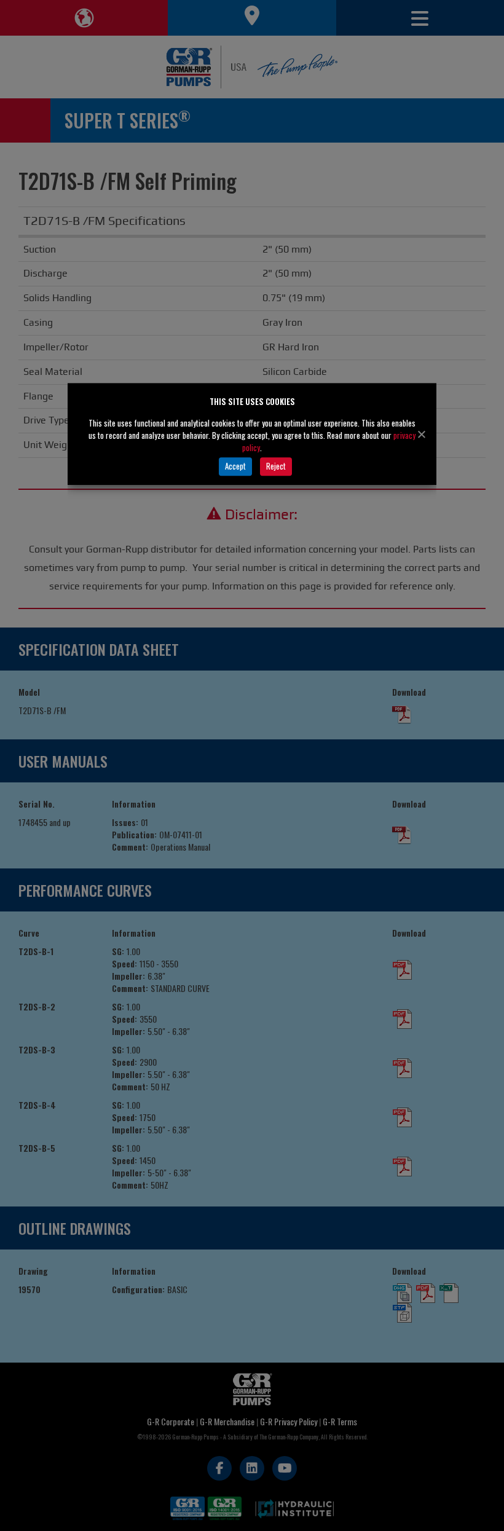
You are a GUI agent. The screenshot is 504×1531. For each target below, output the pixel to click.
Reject (276, 466)
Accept (235, 466)
